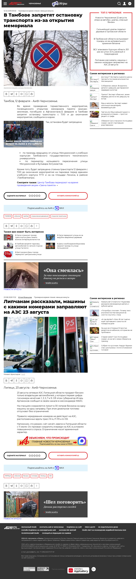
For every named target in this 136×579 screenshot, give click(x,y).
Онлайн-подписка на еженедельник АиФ (38, 530)
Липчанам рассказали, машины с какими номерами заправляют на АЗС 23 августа (111, 62)
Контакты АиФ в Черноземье (52, 527)
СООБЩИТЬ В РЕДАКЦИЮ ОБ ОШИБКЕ (56, 533)
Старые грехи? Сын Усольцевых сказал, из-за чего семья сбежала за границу (116, 339)
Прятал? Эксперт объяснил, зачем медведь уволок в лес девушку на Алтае (115, 96)
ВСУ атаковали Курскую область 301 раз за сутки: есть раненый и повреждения (111, 51)
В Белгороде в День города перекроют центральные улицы (28, 253)
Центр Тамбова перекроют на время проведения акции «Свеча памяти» (47, 184)
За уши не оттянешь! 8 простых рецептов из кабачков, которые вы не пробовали (116, 330)
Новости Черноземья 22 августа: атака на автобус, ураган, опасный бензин (111, 20)
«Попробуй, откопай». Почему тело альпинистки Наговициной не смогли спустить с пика (116, 313)
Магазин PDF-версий (67, 530)
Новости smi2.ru (12, 289)
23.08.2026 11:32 (10, 297)
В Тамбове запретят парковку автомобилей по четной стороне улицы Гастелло (28, 246)
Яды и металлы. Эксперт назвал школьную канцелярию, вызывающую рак (114, 105)
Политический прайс (30, 533)
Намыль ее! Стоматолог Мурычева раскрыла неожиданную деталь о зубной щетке (115, 304)
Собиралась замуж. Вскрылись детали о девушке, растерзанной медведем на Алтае (115, 88)
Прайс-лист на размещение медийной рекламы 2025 (104, 530)
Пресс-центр (90, 527)
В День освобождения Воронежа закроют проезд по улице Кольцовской (71, 246)
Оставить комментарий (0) (68, 196)
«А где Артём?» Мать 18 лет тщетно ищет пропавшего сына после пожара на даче (115, 321)
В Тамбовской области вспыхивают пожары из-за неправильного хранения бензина (111, 41)
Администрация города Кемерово (18, 88)
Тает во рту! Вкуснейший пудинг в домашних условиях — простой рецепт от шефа (115, 114)
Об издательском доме (108, 527)
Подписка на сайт (74, 527)
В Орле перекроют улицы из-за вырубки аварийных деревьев (70, 236)
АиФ (23, 374)
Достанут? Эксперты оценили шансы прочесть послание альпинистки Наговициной (116, 79)
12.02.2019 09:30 (10, 11)
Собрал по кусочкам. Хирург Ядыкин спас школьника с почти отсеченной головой (116, 348)
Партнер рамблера (58, 569)
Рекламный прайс (29, 527)
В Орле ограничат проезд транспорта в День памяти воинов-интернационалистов (27, 237)
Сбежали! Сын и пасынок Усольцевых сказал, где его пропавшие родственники (116, 123)
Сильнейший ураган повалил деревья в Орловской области (111, 30)
